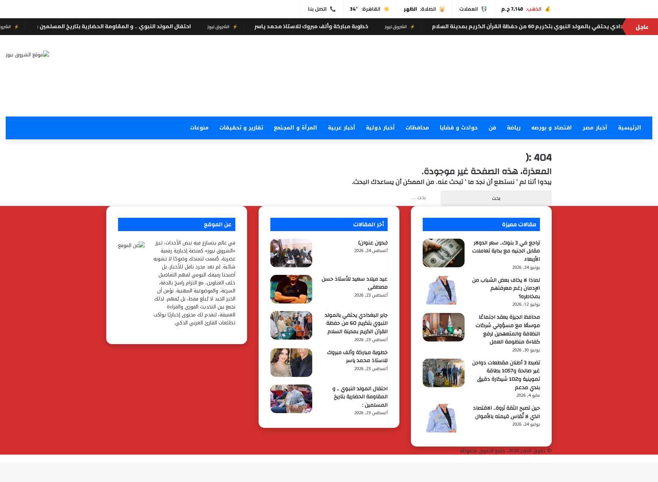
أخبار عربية (341, 128)
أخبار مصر (595, 128)
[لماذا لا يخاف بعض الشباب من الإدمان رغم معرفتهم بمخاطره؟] (444, 303)
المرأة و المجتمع (295, 128)
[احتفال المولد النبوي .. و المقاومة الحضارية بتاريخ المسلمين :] (291, 411)
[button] (438, 98)
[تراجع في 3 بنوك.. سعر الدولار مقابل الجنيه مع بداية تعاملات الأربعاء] (444, 265)
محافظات (417, 128)
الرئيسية (629, 128)
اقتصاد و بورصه (551, 128)
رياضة (514, 128)
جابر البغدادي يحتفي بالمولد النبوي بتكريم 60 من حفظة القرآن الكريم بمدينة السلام (549, 26)
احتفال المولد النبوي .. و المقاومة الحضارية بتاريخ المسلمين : (124, 26)
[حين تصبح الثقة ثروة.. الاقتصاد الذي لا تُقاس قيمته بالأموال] (444, 431)
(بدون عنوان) (373, 243)
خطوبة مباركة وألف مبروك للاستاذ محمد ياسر (322, 26)
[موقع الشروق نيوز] (27, 54)
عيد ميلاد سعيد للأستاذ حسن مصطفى (355, 283)
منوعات (199, 128)
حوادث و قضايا (459, 128)
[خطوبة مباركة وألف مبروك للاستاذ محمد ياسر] (291, 375)
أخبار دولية (380, 128)
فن (492, 128)
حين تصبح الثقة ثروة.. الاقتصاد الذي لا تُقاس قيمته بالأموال (506, 412)
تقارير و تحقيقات (241, 128)
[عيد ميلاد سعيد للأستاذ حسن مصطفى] (291, 301)
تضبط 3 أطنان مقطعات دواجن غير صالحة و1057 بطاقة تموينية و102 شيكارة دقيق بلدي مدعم (506, 375)
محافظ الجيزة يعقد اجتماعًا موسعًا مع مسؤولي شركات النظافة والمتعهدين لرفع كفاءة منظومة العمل (508, 329)
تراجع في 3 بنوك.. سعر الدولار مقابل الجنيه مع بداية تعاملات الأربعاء (506, 251)
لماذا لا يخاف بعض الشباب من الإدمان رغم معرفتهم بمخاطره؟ (506, 288)
